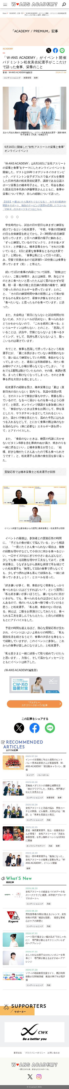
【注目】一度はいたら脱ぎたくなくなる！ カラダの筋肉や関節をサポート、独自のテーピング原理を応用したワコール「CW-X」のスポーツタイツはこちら (34, 205)
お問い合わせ (54, 1053)
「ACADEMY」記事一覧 (15, 13)
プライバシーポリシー (35, 1053)
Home (4, 13)
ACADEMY (8, 49)
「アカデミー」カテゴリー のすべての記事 (35, 703)
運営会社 (18, 1053)
